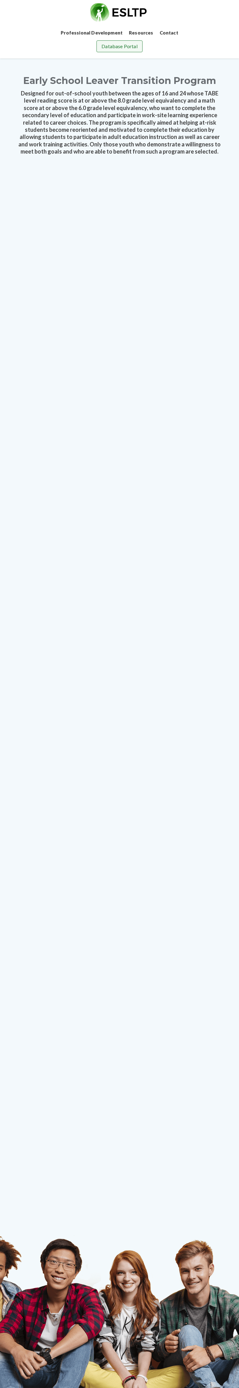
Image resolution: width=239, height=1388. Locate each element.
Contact (169, 32)
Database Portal (119, 46)
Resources (141, 32)
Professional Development (92, 32)
